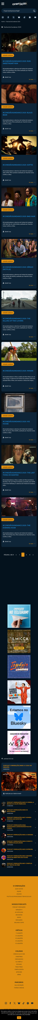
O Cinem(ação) (19, 886)
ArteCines (19, 972)
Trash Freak (19, 967)
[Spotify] (29, 17)
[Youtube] (35, 17)
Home (3, 21)
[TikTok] (24, 17)
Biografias (19, 915)
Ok (19, 1017)
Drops (19, 917)
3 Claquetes (19, 938)
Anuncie (19, 894)
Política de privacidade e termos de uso (19, 896)
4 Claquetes (19, 941)
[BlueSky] (19, 17)
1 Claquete (19, 933)
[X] (13, 17)
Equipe (19, 891)
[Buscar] (34, 11)
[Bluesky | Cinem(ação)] (19, 717)
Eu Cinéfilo (19, 962)
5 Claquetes (19, 943)
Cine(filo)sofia (19, 969)
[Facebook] (8, 17)
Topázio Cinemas (19, 988)
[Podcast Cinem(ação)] (19, 692)
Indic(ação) (19, 920)
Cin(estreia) (19, 956)
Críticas (19, 930)
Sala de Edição (19, 985)
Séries (19, 974)
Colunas (19, 951)
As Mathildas (19, 912)
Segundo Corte (19, 922)
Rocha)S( (19, 964)
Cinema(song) (19, 959)
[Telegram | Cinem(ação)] (19, 616)
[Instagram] (2, 17)
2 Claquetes (19, 936)
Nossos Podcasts (19, 904)
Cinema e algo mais (19, 954)
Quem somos (19, 889)
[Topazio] (19, 666)
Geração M (19, 909)
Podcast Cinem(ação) (19, 907)
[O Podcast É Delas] (19, 742)
